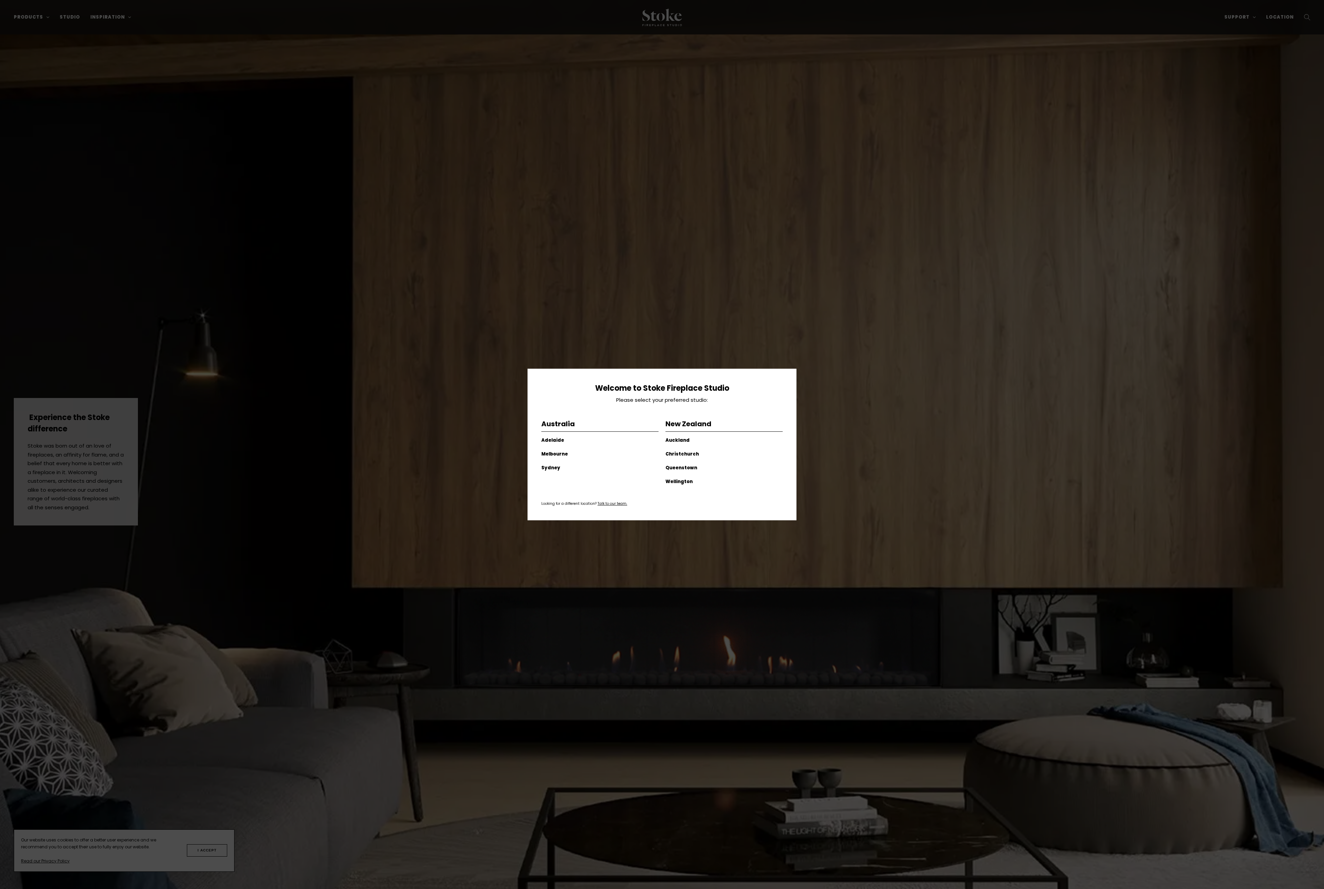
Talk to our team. (612, 503)
